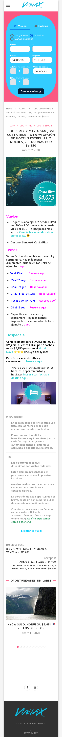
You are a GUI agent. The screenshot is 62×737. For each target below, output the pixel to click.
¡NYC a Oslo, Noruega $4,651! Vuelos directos (29, 626)
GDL (22, 126)
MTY (30, 126)
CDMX (22, 108)
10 (44, 647)
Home (9, 108)
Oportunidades (44, 126)
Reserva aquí (37, 273)
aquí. (23, 266)
